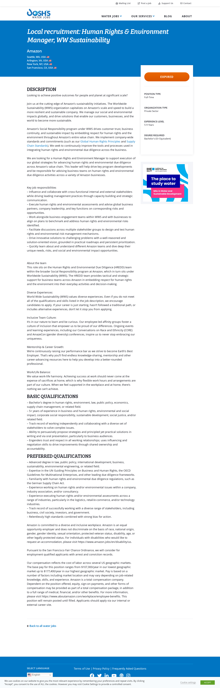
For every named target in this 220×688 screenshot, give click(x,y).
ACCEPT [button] (207, 682)
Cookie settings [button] (188, 682)
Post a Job (145, 3)
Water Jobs (110, 16)
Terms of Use (82, 668)
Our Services (141, 16)
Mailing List (124, 3)
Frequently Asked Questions (129, 668)
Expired (166, 77)
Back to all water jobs (42, 626)
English (35, 674)
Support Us (167, 3)
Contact (187, 3)
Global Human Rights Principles (100, 141)
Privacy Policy (101, 668)
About (187, 16)
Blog (168, 16)
